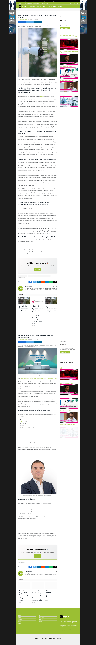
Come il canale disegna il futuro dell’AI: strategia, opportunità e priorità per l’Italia (24, 596)
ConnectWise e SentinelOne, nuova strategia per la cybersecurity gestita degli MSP (36, 3)
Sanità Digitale (44, 1)
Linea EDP (30, 1)
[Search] (77, 6)
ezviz (19, 275)
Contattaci (61, 1)
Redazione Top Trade (23, 19)
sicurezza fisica (36, 275)
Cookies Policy (41, 617)
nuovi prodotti (30, 275)
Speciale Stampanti (55, 1)
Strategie (38, 6)
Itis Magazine (34, 1)
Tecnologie (32, 6)
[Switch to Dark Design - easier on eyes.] (75, 6)
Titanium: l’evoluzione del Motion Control (67, 80)
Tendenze (59, 6)
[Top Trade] (22, 6)
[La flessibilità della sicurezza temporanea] (24, 300)
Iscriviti (37, 269)
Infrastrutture (46, 6)
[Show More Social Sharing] (43, 22)
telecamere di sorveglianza (45, 275)
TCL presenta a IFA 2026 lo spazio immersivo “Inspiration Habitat (51, 595)
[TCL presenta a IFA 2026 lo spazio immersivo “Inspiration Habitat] (51, 585)
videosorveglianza (22, 277)
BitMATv (22, 1)
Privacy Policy (41, 619)
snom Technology (21, 562)
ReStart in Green (49, 1)
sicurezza (42, 96)
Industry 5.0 (39, 1)
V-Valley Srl (22, 421)
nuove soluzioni (24, 275)
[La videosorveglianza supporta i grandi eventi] (51, 300)
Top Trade (26, 1)
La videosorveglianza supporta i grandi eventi (51, 309)
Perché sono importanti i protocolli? (66, 66)
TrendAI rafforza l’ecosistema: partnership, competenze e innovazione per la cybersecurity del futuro (68, 36)
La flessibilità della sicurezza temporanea (23, 308)
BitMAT (19, 1)
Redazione (40, 621)
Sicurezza (53, 6)
